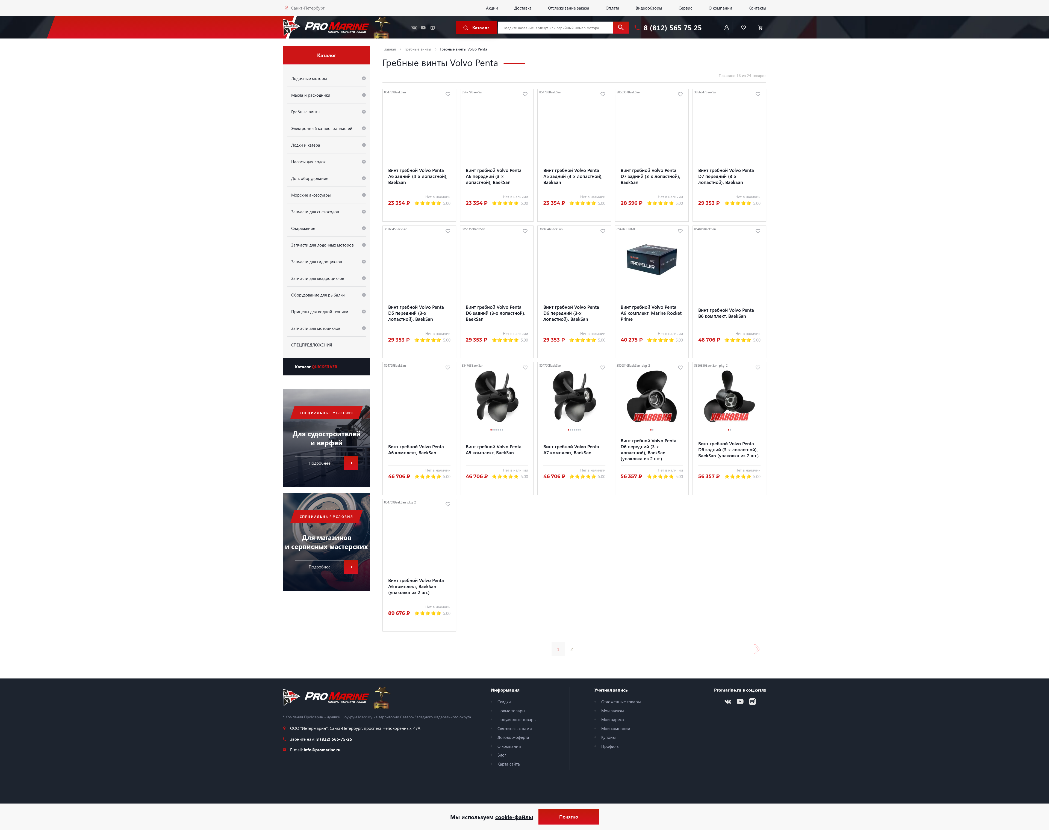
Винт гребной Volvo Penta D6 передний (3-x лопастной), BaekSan (571, 313)
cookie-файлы (514, 816)
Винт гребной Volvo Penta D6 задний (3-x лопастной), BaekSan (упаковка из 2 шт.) (728, 449)
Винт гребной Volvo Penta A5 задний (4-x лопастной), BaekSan (573, 176)
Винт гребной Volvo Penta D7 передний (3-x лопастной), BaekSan (726, 176)
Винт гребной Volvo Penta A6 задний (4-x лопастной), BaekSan (417, 176)
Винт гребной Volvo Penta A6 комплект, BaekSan (416, 449)
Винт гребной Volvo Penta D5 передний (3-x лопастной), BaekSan (416, 313)
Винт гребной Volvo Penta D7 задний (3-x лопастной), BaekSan (650, 176)
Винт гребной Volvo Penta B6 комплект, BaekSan (726, 313)
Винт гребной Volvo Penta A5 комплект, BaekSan (493, 449)
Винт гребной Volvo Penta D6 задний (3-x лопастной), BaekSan (495, 313)
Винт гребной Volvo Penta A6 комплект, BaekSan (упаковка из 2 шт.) (416, 586)
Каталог (316, 366)
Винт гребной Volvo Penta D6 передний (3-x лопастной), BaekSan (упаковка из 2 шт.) (648, 449)
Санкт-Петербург (308, 8)
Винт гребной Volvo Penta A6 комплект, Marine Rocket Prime (651, 313)
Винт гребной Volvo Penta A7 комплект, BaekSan (571, 449)
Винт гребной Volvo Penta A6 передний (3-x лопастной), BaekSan (493, 176)
